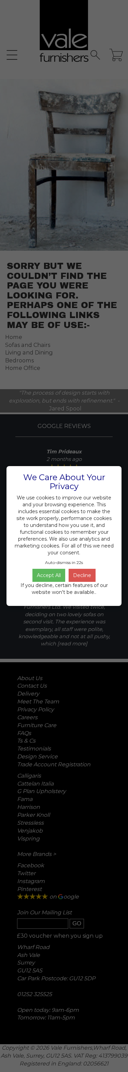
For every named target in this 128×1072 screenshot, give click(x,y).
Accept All (49, 575)
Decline (82, 575)
